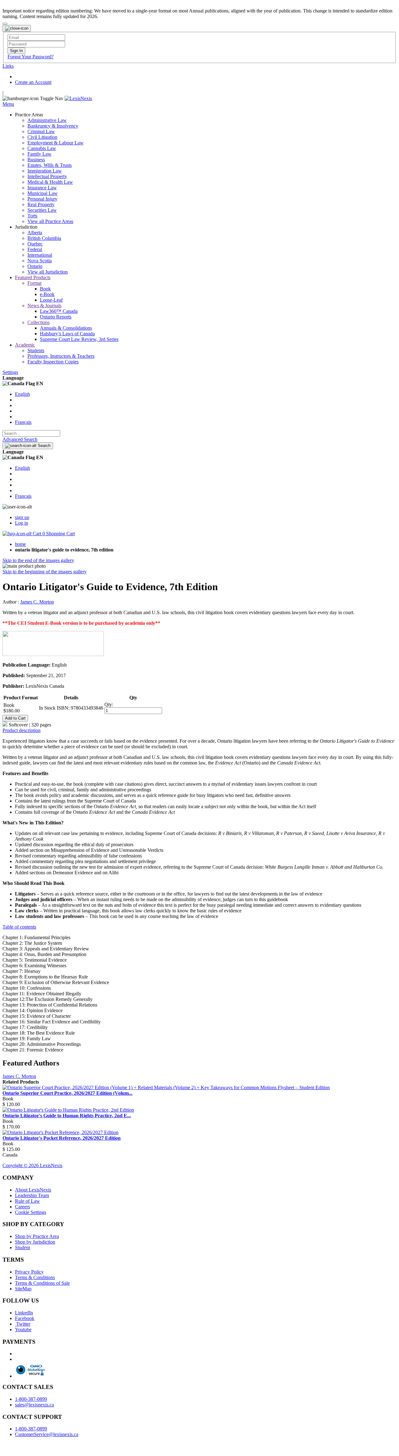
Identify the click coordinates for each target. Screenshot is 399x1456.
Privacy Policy (29, 1271)
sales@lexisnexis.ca (34, 1404)
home (20, 544)
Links (8, 66)
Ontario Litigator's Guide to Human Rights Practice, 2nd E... (66, 1115)
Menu (8, 104)
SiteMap (23, 1288)
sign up (22, 517)
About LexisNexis (33, 1189)
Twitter (22, 1324)
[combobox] (31, 433)
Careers (22, 1206)
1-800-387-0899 (31, 1399)
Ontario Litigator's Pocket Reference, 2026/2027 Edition (61, 1138)
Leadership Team (32, 1195)
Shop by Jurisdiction (35, 1242)
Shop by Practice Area (37, 1236)
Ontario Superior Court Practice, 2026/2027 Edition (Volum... (67, 1093)
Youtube (23, 1329)
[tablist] (199, 730)
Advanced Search (19, 439)
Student (22, 1247)
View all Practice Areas (50, 221)
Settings (10, 372)
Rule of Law (27, 1201)
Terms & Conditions (35, 1277)
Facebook (24, 1318)
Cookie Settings (30, 1212)
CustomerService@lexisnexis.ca (46, 1434)
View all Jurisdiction (47, 271)
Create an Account (33, 82)
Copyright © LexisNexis (32, 1165)
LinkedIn (24, 1312)
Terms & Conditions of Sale (42, 1283)
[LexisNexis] (78, 98)
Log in (21, 523)
